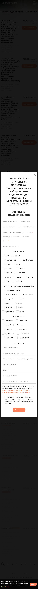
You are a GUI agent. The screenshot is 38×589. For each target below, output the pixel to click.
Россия (7, 303)
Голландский (23, 329)
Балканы (20, 307)
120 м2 (7, 264)
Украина (19, 303)
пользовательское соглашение (12, 390)
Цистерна (18, 281)
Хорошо (33, 584)
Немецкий (8, 329)
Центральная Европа (12, 290)
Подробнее (4, 587)
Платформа (9, 268)
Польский (20, 325)
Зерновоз (8, 273)
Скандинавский (24, 338)
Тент (7, 256)
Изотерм (18, 256)
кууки (26, 390)
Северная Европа (11, 295)
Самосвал (21, 273)
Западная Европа (11, 299)
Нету (7, 281)
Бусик (19, 277)
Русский (8, 325)
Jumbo (18, 264)
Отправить (19, 410)
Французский (9, 333)
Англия (22, 312)
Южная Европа (28, 295)
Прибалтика (9, 312)
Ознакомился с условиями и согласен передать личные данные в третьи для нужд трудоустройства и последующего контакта (19, 400)
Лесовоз (8, 277)
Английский (9, 321)
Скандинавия (27, 299)
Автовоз (22, 268)
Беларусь (8, 307)
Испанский (9, 338)
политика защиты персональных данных (16, 392)
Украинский (23, 321)
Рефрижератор (10, 260)
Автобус (30, 277)
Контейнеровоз (27, 260)
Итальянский (24, 333)
